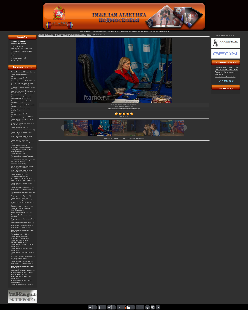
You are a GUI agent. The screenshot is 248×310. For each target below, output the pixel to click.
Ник (132, 106)
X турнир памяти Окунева (19, 196)
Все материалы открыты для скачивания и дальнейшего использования (145, 31)
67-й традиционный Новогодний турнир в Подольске (21, 137)
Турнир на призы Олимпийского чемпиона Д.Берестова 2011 (21, 97)
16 (128, 138)
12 (119, 138)
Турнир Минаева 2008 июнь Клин (22, 72)
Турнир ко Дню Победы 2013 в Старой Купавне (21, 150)
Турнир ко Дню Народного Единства (23, 192)
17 (130, 138)
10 (116, 138)
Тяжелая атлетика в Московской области (92, 31)
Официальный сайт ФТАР (226, 67)
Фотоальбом (49, 35)
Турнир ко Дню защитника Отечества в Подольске (19, 237)
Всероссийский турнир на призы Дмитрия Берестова (22, 273)
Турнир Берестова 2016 (19, 234)
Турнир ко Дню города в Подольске (22, 156)
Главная (41, 35)
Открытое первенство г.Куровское (22, 202)
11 (117, 138)
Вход (118, 31)
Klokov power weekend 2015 (20, 212)
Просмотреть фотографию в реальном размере (124, 108)
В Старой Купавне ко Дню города (22, 256)
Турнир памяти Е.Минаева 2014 (21, 187)
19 (134, 138)
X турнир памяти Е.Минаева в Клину (23, 219)
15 (126, 138)
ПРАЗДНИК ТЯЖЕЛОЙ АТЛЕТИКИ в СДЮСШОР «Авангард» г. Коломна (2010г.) (23, 93)
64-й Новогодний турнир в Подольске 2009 (19, 77)
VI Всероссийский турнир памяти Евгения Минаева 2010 (22, 84)
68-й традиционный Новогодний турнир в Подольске (21, 171)
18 (132, 138)
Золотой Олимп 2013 (18, 164)
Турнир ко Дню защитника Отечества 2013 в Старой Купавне (22, 141)
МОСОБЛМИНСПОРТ (225, 77)
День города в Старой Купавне (21, 189)
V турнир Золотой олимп (19, 258)
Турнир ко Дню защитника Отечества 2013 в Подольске (20, 146)
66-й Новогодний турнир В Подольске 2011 (19, 113)
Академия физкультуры (225, 72)
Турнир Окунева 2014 (18, 174)
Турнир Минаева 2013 (18, 153)
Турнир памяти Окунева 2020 (21, 284)
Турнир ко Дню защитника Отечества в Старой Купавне (20, 177)
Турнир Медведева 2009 (19, 74)
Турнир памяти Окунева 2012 (21, 117)
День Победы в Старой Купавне (21, 180)
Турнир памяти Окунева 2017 (21, 261)
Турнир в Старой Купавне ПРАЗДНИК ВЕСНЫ (19, 241)
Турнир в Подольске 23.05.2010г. (22, 81)
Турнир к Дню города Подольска (21, 130)
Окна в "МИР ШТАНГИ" (226, 70)
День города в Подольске (19, 227)
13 (121, 138)
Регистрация (111, 31)
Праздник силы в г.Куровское (20, 206)
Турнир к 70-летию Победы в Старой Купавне (20, 209)
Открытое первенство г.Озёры (21, 222)
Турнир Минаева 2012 (18, 127)
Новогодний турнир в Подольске (22, 270)
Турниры (58, 35)
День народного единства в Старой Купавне (76, 35)
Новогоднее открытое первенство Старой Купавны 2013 (22, 167)
